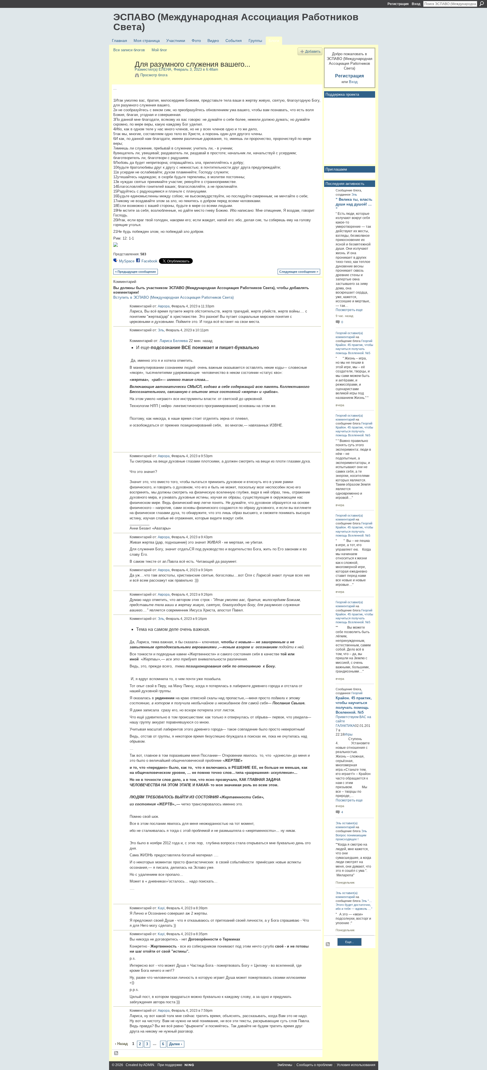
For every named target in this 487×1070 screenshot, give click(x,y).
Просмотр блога (153, 75)
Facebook (149, 261)
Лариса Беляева (174, 341)
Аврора (164, 306)
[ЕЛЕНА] (122, 76)
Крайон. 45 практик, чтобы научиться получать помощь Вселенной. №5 (354, 348)
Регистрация (398, 4)
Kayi (161, 908)
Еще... (349, 942)
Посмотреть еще (349, 310)
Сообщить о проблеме (314, 1065)
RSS (116, 1053)
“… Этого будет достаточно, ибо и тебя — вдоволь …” (354, 904)
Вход (416, 4)
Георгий (341, 333)
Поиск (481, 3)
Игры (348, 734)
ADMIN (148, 1065)
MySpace (126, 261)
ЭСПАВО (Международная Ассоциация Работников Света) (235, 22)
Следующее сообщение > (298, 271)
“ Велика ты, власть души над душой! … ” (354, 204)
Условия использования (356, 1065)
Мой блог (159, 50)
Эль (161, 330)
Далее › (175, 1044)
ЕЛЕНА (165, 69)
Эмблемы (284, 1065)
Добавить (312, 51)
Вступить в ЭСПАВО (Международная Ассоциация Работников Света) (173, 297)
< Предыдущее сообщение (135, 271)
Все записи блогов (129, 50)
